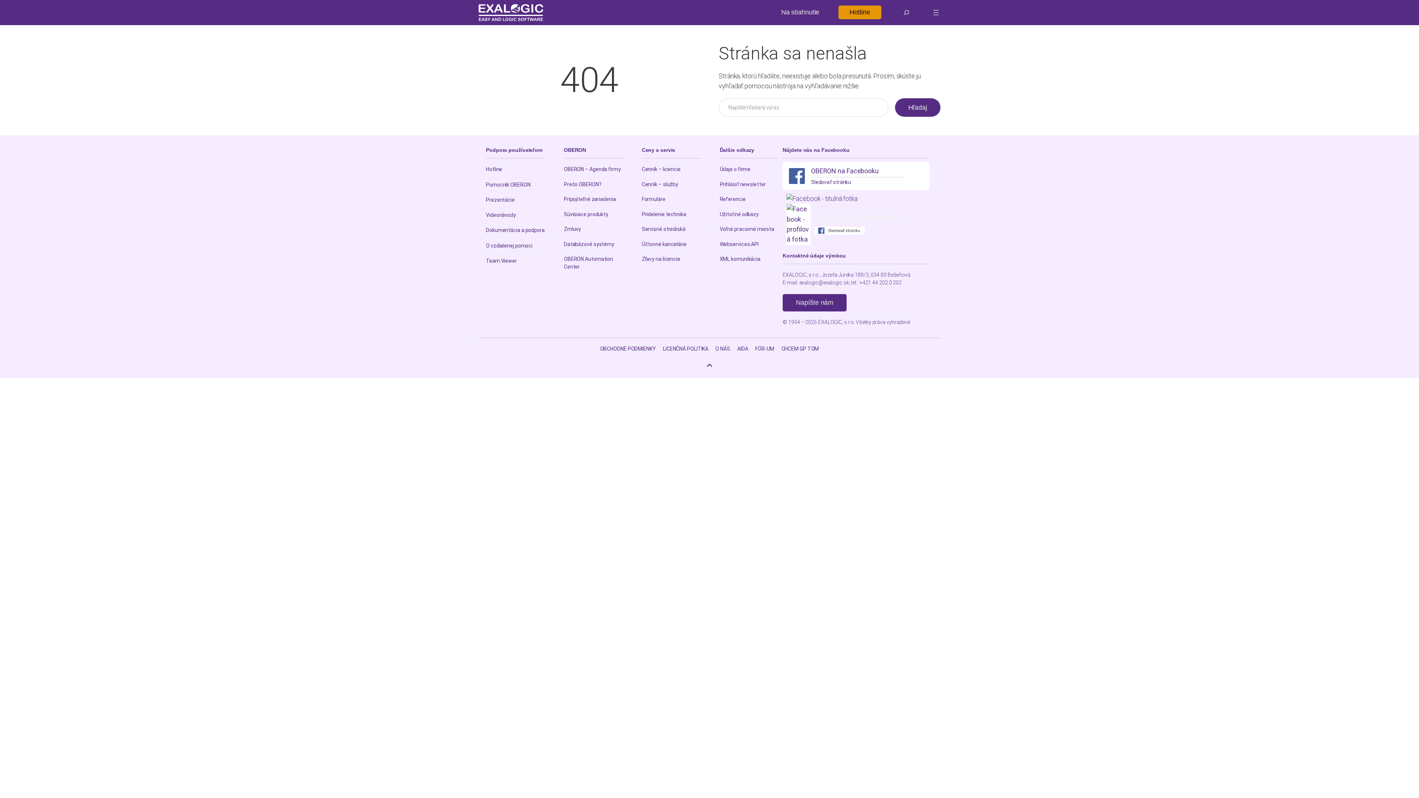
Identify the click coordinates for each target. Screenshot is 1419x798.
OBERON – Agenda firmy (859, 218)
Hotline (860, 12)
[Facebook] (797, 176)
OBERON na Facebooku (845, 171)
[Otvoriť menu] (936, 12)
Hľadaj (917, 107)
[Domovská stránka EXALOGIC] (511, 12)
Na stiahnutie (800, 12)
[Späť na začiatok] (709, 365)
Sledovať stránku (831, 182)
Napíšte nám (814, 302)
